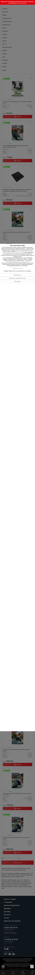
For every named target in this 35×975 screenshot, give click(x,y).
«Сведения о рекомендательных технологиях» (17, 261)
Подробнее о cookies (17, 268)
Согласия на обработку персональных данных (13, 252)
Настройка (17, 281)
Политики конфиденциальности (23, 251)
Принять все (17, 274)
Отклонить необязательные (17, 278)
